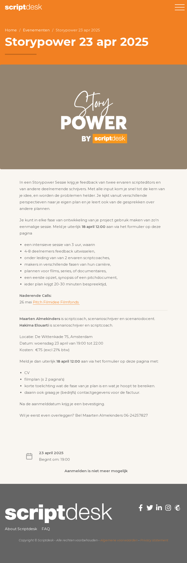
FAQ (46, 528)
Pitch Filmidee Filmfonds (56, 302)
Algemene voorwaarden (119, 540)
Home (11, 30)
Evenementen (36, 30)
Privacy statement (154, 540)
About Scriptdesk (21, 528)
